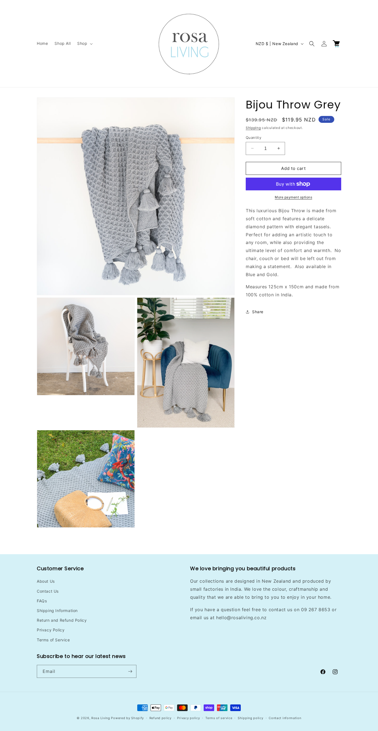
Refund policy (160, 718)
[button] (84, 43)
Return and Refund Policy (62, 620)
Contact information (285, 718)
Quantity (253, 137)
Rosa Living (100, 718)
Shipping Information (57, 610)
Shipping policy (250, 718)
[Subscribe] (130, 671)
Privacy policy (188, 718)
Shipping (253, 128)
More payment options (293, 197)
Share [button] (257, 311)
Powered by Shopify (127, 718)
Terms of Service (53, 639)
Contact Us (48, 591)
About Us (46, 581)
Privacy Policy (50, 630)
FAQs (42, 600)
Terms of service (218, 718)
